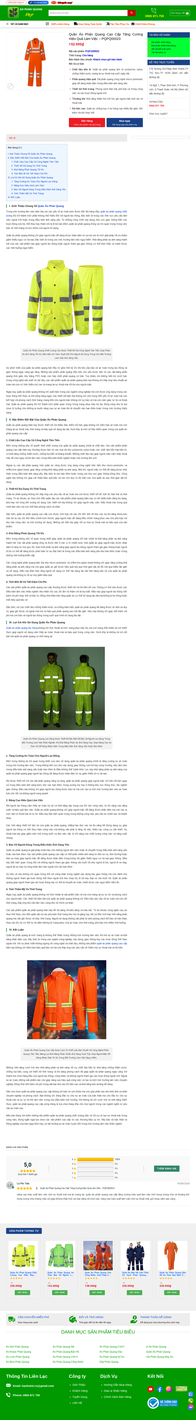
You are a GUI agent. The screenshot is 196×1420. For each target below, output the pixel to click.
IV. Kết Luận (14, 197)
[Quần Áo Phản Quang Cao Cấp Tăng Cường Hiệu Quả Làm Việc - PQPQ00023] (37, 1188)
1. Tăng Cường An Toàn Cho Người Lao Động (34, 181)
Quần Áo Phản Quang (51, 206)
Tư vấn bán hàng (40, 3)
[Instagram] (169, 1389)
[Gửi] (132, 13)
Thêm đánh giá (166, 1168)
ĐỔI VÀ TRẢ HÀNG (91, 1317)
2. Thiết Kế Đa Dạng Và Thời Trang (29, 165)
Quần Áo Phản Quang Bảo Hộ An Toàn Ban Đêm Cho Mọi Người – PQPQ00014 (173, 1274)
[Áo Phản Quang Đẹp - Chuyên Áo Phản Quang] (25, 12)
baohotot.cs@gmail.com (38, 1385)
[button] (180, 13)
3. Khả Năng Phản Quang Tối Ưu (27, 169)
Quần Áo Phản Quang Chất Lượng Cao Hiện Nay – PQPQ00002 (23, 1274)
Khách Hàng (80, 1390)
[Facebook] (160, 1389)
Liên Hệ (77, 1402)
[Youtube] (150, 1389)
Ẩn (20, 147)
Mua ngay (124, 120)
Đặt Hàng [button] (22, 1292)
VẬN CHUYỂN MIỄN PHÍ (33, 1317)
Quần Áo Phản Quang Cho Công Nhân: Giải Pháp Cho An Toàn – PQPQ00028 (98, 1274)
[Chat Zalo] (191, 1394)
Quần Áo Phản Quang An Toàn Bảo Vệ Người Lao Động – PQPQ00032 (60, 1274)
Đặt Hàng (87, 120)
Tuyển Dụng (79, 1396)
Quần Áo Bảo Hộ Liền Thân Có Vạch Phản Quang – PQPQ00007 (135, 1274)
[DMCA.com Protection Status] (181, 1388)
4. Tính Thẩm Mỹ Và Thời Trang (27, 193)
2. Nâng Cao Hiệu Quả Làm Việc (27, 185)
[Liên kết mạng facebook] (191, 1406)
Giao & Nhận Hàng (115, 1390)
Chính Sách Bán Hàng (117, 1396)
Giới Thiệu (78, 1384)
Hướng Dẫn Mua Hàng (118, 1384)
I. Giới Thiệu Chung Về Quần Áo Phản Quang (30, 153)
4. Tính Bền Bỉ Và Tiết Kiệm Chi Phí (29, 173)
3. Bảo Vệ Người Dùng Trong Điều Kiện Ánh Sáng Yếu (38, 189)
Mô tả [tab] (12, 137)
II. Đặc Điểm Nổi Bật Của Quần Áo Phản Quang (31, 157)
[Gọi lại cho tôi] (191, 1400)
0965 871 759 (156, 105)
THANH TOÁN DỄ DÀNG (156, 1317)
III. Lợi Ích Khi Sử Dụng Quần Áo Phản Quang (30, 177)
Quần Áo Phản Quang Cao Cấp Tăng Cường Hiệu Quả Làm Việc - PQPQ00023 (77, 1188)
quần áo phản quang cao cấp (112, 943)
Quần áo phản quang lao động (22, 627)
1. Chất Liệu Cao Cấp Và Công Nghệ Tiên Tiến (35, 161)
